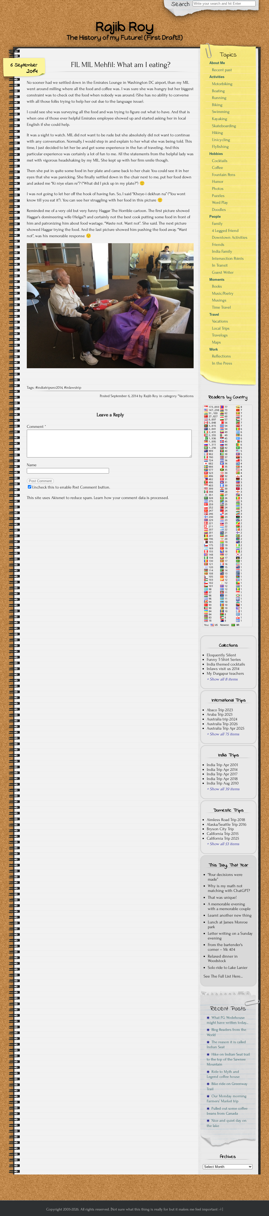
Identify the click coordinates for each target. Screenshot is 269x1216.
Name (32, 465)
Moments (216, 280)
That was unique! (222, 897)
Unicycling (221, 139)
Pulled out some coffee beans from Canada (227, 1111)
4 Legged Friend (225, 230)
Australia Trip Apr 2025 (225, 728)
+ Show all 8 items (222, 679)
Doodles (219, 209)
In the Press (222, 363)
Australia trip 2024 (222, 719)
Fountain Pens (223, 174)
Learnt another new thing (230, 915)
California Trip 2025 (223, 838)
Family (217, 223)
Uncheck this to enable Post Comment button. (71, 487)
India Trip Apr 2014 (222, 769)
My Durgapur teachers (225, 673)
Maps (216, 342)
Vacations (186, 396)
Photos (218, 188)
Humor (217, 181)
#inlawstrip (72, 388)
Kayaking (219, 118)
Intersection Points (228, 258)
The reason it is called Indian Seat (226, 1044)
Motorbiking (222, 83)
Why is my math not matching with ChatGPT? (229, 888)
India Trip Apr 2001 (222, 764)
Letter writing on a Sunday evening (230, 935)
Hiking (217, 132)
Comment (36, 426)
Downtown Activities (229, 237)
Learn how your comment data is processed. (131, 497)
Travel (214, 314)
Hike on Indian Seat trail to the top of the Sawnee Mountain (228, 1059)
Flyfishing (220, 146)
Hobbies (216, 154)
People (215, 217)
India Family (222, 251)
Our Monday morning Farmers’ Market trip (226, 1098)
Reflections (221, 356)
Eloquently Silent (221, 655)
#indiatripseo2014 (49, 388)
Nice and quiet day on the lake (226, 1123)
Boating (218, 91)
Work (213, 349)
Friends (218, 244)
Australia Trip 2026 (222, 723)
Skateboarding (224, 125)
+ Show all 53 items (223, 843)
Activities (216, 77)
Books (217, 286)
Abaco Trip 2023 (220, 710)
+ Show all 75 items (223, 734)
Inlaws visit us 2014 (223, 668)
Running (219, 97)
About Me (217, 63)
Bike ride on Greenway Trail (227, 1086)
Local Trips (221, 328)
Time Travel (221, 307)
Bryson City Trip (220, 829)
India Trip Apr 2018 (222, 778)
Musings (219, 300)
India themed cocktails (226, 664)
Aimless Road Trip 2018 (226, 819)
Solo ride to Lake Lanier (227, 967)
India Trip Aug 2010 (223, 783)
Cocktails (219, 160)
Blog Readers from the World (226, 1032)
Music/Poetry (223, 293)
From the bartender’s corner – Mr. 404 (225, 947)
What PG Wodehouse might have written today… (227, 1020)
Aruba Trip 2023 (219, 714)
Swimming (221, 111)
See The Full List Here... (223, 976)
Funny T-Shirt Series (224, 659)
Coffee (217, 167)
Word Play (220, 202)
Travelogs (220, 335)
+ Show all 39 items (223, 789)
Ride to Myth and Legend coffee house (223, 1074)
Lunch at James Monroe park (228, 924)
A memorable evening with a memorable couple (229, 906)
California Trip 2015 (223, 833)
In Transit (220, 265)
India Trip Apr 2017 (222, 774)
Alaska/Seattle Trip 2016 (226, 824)
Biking (217, 104)
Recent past (222, 69)
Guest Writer (223, 272)
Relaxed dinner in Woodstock (223, 958)
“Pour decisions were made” (225, 877)
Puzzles (218, 195)
